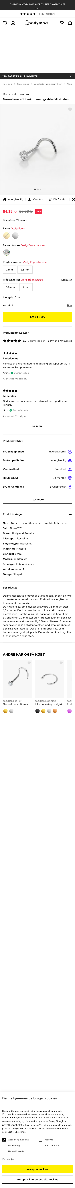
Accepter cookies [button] (37, 1169)
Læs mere (37, 499)
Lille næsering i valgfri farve (49, 704)
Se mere (37, 426)
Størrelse (66, 280)
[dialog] (37, 1140)
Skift (69, 305)
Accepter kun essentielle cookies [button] (37, 1179)
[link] (15, 235)
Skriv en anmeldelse (60, 341)
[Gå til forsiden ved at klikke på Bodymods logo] (37, 23)
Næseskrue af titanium (16, 704)
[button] (37, 8)
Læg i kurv (37, 317)
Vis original (21, 378)
